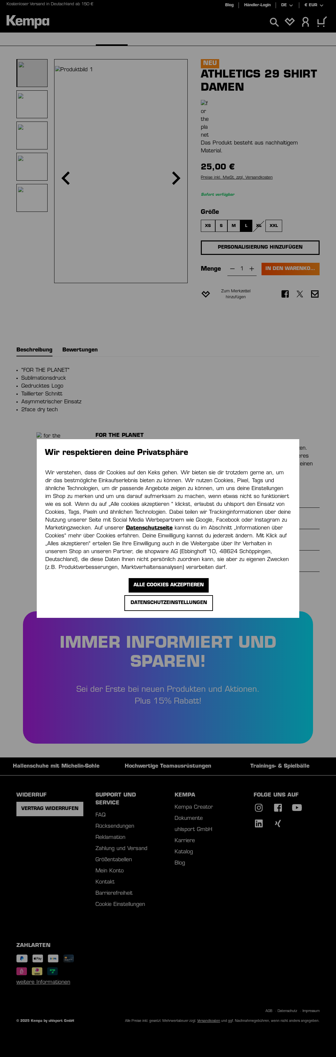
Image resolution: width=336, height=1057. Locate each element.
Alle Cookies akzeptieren (169, 585)
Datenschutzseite (149, 528)
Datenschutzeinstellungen (169, 602)
